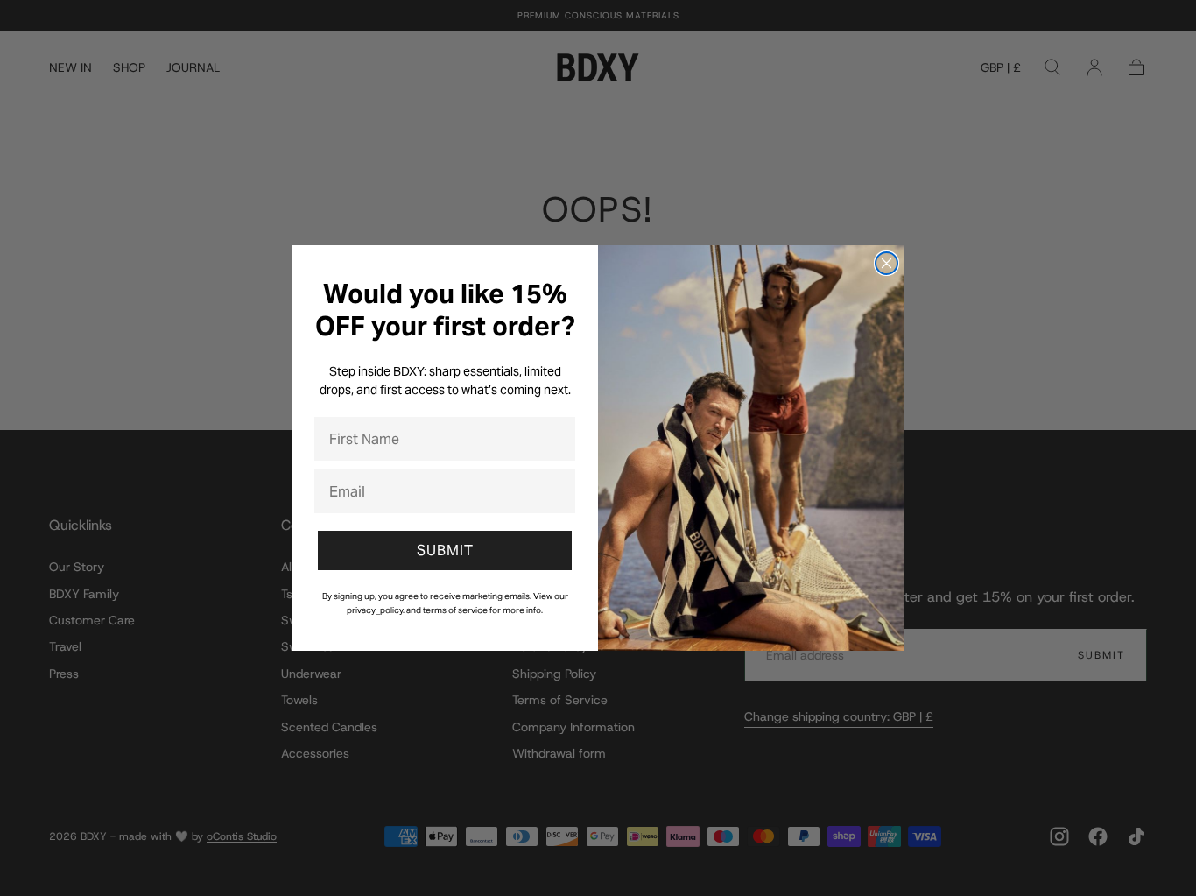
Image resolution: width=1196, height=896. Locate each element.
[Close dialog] (886, 263)
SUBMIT (445, 550)
